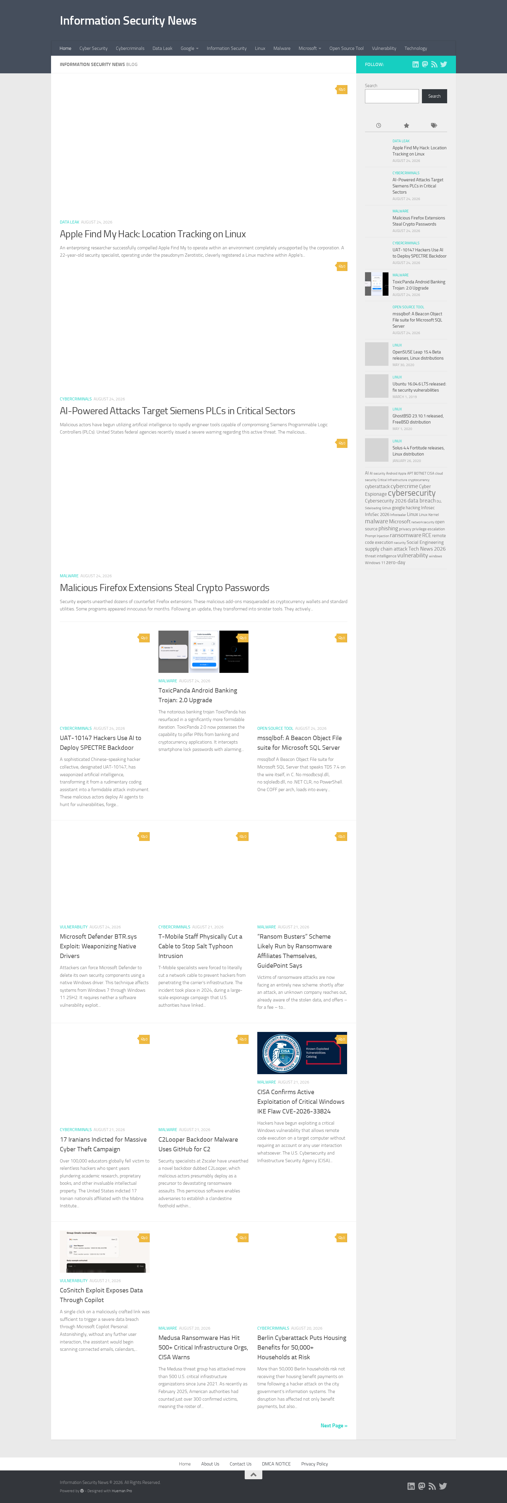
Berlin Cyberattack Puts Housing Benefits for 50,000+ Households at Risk (301, 1347)
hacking (413, 507)
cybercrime (404, 486)
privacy (405, 529)
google (398, 507)
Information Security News (128, 20)
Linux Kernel (429, 514)
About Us (210, 1464)
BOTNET (420, 473)
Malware (281, 48)
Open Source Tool (346, 48)
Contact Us (240, 1464)
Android (391, 473)
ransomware (405, 535)
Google (187, 48)
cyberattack (377, 486)
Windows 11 (375, 563)
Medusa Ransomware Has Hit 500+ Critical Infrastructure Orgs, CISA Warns (203, 1347)
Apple (402, 473)
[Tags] (433, 126)
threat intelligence (380, 556)
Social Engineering (425, 542)
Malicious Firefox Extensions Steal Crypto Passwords (164, 588)
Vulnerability (384, 48)
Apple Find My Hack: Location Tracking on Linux (153, 234)
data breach (422, 500)
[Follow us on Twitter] (443, 64)
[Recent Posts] (378, 126)
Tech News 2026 (427, 549)
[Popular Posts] (406, 126)
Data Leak (163, 48)
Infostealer (398, 515)
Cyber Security (94, 48)
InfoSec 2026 (377, 514)
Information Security (227, 48)
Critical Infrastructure (392, 480)
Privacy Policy (314, 1464)
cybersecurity (412, 493)
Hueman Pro (122, 1491)
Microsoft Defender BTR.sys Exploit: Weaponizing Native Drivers (98, 946)
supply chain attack (386, 549)
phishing (388, 528)
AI (367, 473)
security (400, 543)
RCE (426, 535)
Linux (260, 48)
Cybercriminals (130, 48)
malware (376, 521)
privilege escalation (428, 529)
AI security (377, 473)
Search (371, 85)
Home (65, 48)
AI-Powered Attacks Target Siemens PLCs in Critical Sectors (177, 411)
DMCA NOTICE (276, 1464)
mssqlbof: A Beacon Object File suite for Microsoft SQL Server (417, 320)
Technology (416, 48)
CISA (430, 473)
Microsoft (308, 48)
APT (410, 473)
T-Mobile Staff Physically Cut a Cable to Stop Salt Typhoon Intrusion (200, 946)
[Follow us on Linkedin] (415, 64)
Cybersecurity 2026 (386, 501)
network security (422, 522)
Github (386, 508)
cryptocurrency (419, 480)
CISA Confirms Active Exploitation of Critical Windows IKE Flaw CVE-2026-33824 (300, 1101)
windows (435, 556)
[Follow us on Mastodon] (424, 64)
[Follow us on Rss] (434, 64)
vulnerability (412, 555)
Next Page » (334, 1425)
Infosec (428, 507)
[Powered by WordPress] (82, 1491)
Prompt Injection (377, 536)
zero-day (395, 562)
